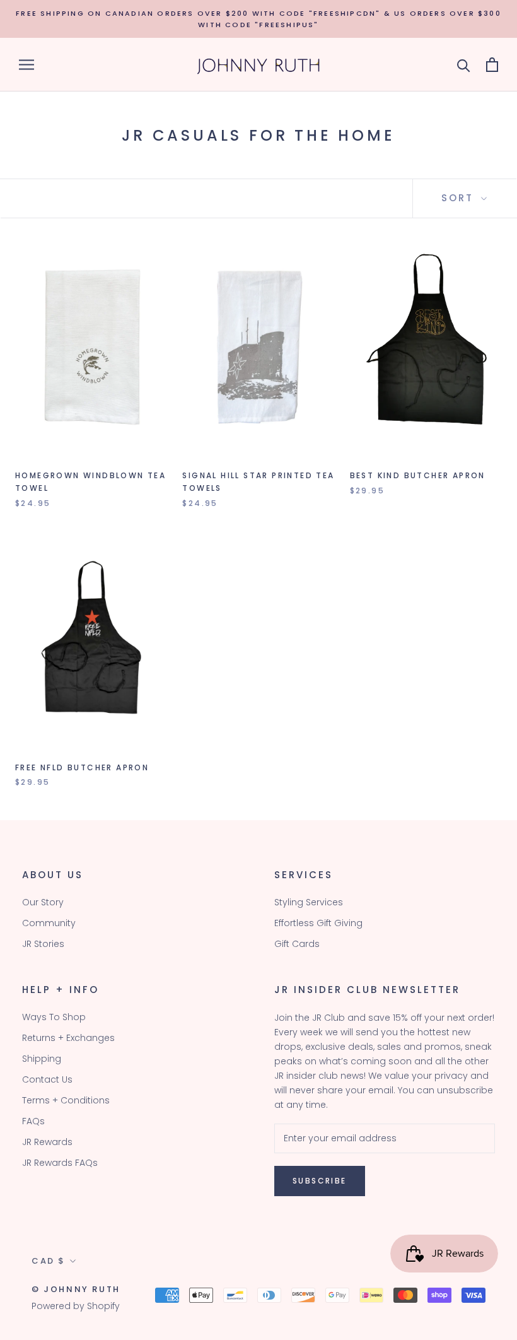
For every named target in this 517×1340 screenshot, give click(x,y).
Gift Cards (297, 943)
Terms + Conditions (66, 1100)
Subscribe (320, 1180)
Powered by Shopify (76, 1306)
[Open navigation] (26, 64)
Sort (459, 197)
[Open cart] (492, 64)
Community (49, 923)
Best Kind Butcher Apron (417, 475)
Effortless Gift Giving (318, 923)
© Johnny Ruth (76, 1289)
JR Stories (43, 943)
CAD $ (49, 1261)
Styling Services (308, 902)
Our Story (43, 902)
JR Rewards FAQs (60, 1162)
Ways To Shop (54, 1017)
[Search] (463, 64)
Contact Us (47, 1079)
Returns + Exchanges (68, 1037)
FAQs (33, 1121)
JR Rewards (47, 1142)
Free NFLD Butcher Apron (82, 767)
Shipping (41, 1058)
